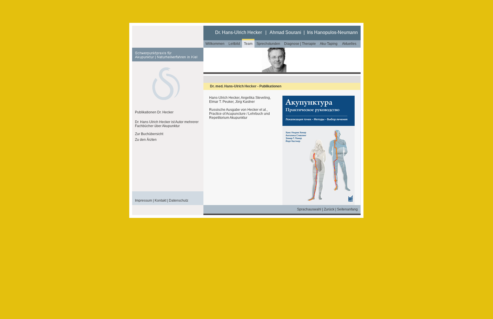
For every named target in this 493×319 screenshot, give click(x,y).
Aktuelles (349, 44)
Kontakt (160, 200)
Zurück (329, 209)
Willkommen (215, 44)
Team (248, 44)
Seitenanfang (347, 209)
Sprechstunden (268, 44)
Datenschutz (178, 200)
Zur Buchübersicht (149, 134)
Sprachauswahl (309, 209)
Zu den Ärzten (146, 140)
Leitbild (234, 44)
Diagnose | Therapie (300, 44)
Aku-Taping (329, 44)
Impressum (143, 200)
